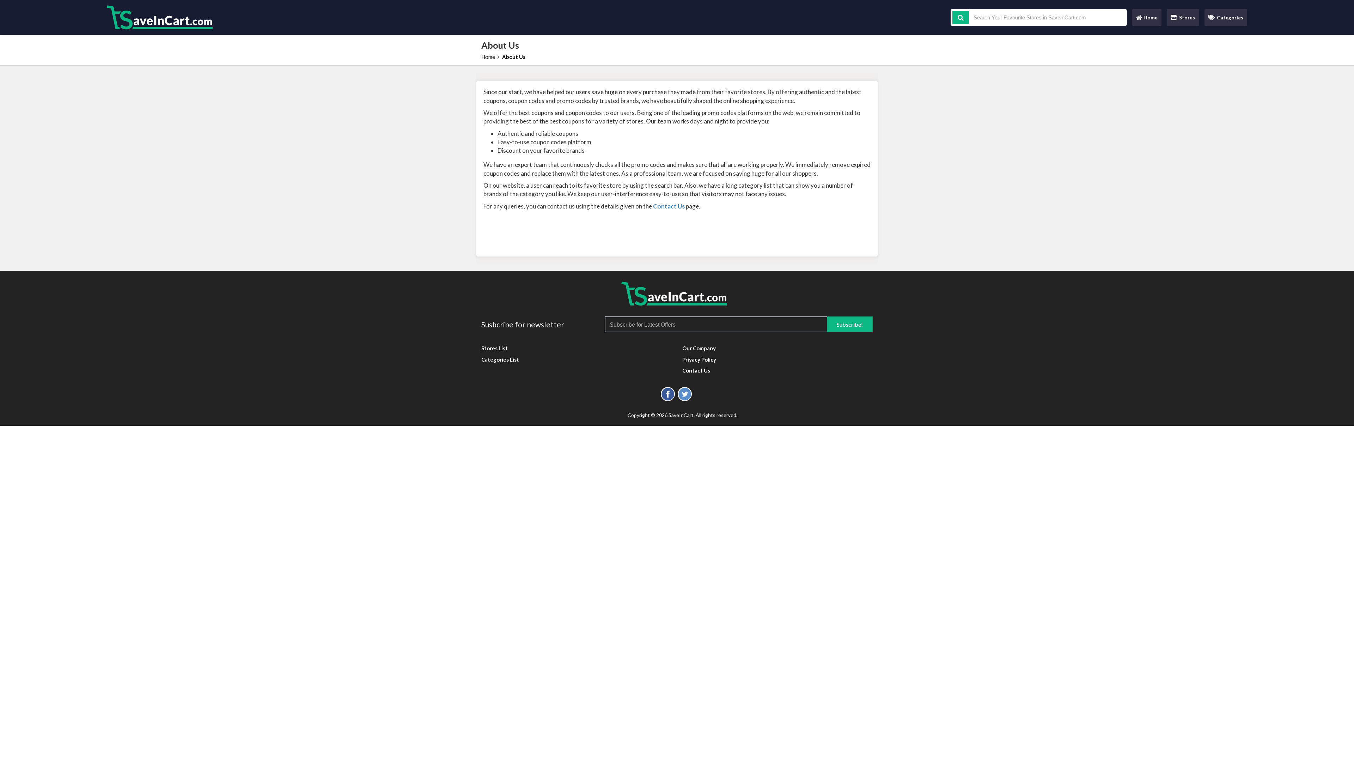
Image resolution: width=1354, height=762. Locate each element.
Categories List (500, 359)
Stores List (494, 348)
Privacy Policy (699, 359)
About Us (513, 57)
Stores (1187, 17)
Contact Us (696, 370)
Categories (1230, 17)
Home (1147, 19)
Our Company (699, 348)
